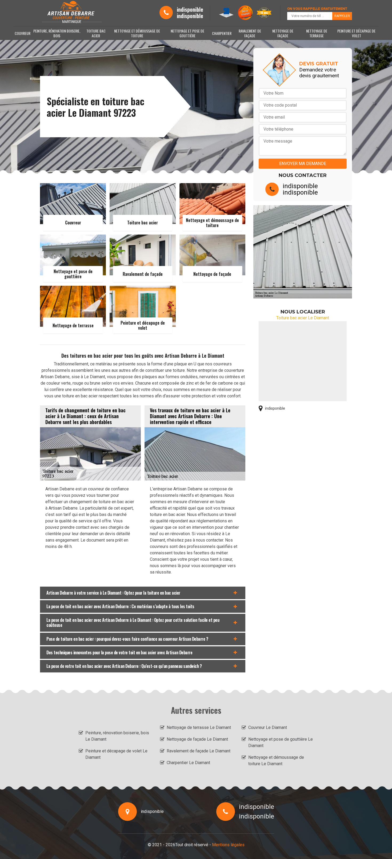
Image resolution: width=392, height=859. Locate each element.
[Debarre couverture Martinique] (71, 13)
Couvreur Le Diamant (267, 727)
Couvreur (22, 33)
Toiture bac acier (96, 33)
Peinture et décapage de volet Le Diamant (116, 754)
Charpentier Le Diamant (188, 762)
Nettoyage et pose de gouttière (187, 33)
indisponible (190, 9)
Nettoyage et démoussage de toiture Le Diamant (276, 760)
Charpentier (221, 33)
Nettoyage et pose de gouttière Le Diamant (280, 742)
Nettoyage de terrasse (316, 33)
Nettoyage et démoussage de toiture (137, 33)
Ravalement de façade (250, 33)
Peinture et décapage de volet (356, 33)
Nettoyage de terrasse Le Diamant (199, 727)
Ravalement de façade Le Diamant (198, 750)
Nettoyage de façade (282, 33)
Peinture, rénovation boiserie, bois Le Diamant (117, 736)
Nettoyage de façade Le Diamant (197, 739)
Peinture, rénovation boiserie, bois (56, 33)
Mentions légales (228, 844)
